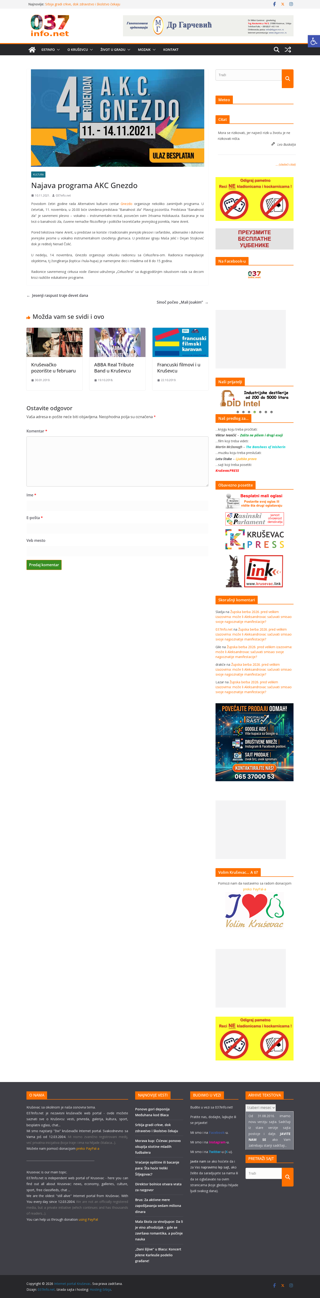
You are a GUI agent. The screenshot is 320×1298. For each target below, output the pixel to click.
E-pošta (34, 517)
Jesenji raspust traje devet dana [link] (57, 295)
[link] (314, 41)
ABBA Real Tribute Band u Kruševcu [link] (114, 367)
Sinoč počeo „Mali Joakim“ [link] (182, 302)
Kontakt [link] (171, 49)
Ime (31, 495)
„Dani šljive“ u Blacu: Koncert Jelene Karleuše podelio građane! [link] (158, 1255)
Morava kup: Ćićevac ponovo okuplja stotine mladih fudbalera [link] (158, 1146)
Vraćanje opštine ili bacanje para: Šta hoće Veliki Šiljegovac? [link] (157, 1168)
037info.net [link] (63, 195)
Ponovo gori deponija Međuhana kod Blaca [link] (78, 4)
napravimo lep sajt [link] (215, 1167)
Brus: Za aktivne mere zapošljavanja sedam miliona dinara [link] (158, 1206)
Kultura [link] (38, 174)
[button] (57, 49)
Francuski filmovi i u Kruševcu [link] (178, 367)
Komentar (36, 431)
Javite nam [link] (198, 1161)
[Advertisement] (251, 339)
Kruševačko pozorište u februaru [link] (53, 367)
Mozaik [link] (144, 49)
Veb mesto (35, 540)
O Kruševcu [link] (77, 49)
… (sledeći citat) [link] (286, 164)
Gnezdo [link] (126, 203)
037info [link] (48, 49)
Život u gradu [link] (112, 49)
